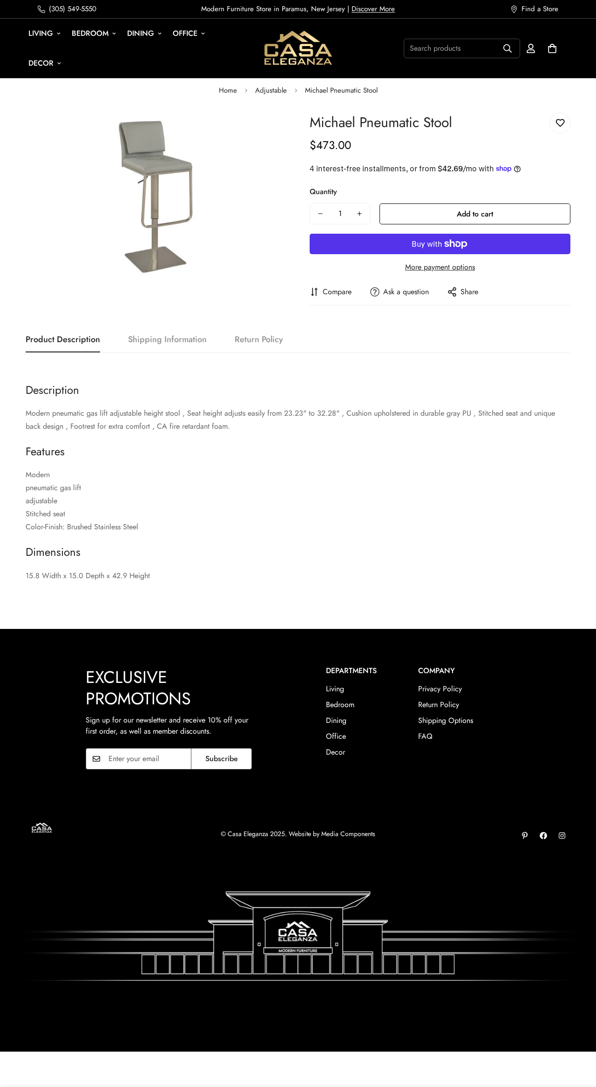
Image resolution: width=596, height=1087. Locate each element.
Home (228, 90)
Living (40, 33)
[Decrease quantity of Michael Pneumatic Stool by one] (320, 213)
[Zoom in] (266, 130)
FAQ (425, 736)
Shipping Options (445, 720)
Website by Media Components (332, 833)
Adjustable (271, 90)
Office (185, 33)
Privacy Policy (440, 688)
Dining (140, 33)
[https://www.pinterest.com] (524, 835)
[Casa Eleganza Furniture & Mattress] (298, 48)
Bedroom (90, 33)
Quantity (323, 191)
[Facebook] (543, 835)
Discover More (373, 9)
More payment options (440, 267)
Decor (41, 63)
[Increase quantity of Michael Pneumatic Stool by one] (359, 213)
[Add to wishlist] (559, 123)
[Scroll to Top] (578, 1036)
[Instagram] (562, 835)
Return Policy (438, 704)
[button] (552, 48)
